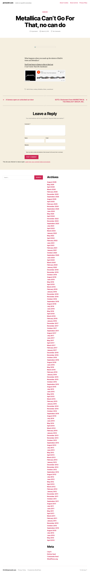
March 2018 (51, 316)
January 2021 (52, 250)
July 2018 (50, 306)
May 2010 (50, 538)
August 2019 (51, 277)
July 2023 (50, 226)
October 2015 (52, 382)
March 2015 (51, 399)
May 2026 (50, 184)
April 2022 (50, 238)
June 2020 (51, 258)
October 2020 (52, 253)
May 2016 (50, 367)
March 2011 (51, 516)
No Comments (56, 31)
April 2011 (50, 513)
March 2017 (51, 345)
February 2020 (52, 265)
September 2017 (53, 331)
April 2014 (50, 426)
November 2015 (52, 379)
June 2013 (50, 450)
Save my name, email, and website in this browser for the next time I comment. (44, 152)
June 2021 (50, 243)
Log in (49, 552)
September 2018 (53, 301)
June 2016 (51, 365)
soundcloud (50, 89)
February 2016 (52, 372)
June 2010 (51, 535)
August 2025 (51, 199)
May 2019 (50, 282)
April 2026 (51, 187)
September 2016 (53, 360)
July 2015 (50, 389)
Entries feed (51, 554)
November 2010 (52, 523)
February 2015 (52, 401)
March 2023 (51, 231)
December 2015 (52, 377)
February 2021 (52, 248)
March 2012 (51, 487)
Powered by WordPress (34, 570)
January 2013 (52, 462)
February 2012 (52, 489)
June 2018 (51, 309)
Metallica (40, 89)
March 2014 (51, 428)
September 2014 (53, 413)
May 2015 (50, 394)
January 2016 (52, 374)
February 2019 (52, 289)
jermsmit (35, 31)
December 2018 (52, 294)
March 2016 (51, 370)
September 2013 (53, 443)
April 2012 (50, 484)
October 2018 (52, 299)
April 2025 (50, 201)
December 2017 (52, 323)
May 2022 (50, 236)
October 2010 (52, 526)
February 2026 (52, 192)
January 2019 (52, 292)
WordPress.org (52, 559)
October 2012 (52, 469)
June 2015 (50, 392)
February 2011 (52, 518)
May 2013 (50, 452)
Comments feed (52, 556)
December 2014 (52, 406)
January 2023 (52, 233)
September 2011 (53, 501)
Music (44, 89)
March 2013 (51, 457)
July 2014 (50, 418)
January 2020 (52, 267)
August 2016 (51, 362)
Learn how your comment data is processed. (37, 162)
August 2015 (51, 387)
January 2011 (52, 521)
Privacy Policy (83, 3)
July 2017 (50, 336)
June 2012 (50, 479)
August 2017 (51, 333)
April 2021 (50, 245)
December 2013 (52, 435)
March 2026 (51, 189)
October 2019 (52, 275)
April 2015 (50, 396)
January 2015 (52, 404)
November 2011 (52, 496)
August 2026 (51, 182)
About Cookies (64, 3)
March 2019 (51, 287)
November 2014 (52, 409)
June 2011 (50, 508)
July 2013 (50, 448)
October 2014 (52, 411)
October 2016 (52, 357)
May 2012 (50, 482)
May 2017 (50, 340)
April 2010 (50, 540)
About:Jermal (74, 3)
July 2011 (50, 506)
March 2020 (51, 262)
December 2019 (52, 270)
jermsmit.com (8, 3)
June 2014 (51, 421)
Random (45, 12)
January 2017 (52, 350)
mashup (35, 89)
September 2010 (53, 528)
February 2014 (52, 430)
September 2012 (53, 472)
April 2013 (50, 455)
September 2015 (53, 384)
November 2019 (52, 272)
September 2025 (53, 197)
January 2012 (52, 491)
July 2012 (50, 477)
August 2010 (51, 530)
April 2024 (51, 216)
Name (26, 138)
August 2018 (51, 304)
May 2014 (50, 423)
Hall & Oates (30, 89)
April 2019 (50, 284)
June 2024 (51, 211)
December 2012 (52, 465)
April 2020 (51, 260)
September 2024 (53, 209)
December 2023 (52, 219)
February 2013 (52, 460)
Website (27, 145)
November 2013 (52, 438)
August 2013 (51, 445)
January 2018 (52, 321)
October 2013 (52, 440)
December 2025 (52, 194)
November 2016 (52, 355)
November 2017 (52, 326)
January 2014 (52, 433)
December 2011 (52, 494)
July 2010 (50, 533)
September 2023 (53, 223)
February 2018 (52, 318)
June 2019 (51, 279)
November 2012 (52, 467)
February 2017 (52, 348)
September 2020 (53, 255)
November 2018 (52, 297)
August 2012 (51, 474)
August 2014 (51, 416)
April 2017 (50, 343)
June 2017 (50, 338)
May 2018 (50, 311)
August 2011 (51, 504)
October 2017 (52, 328)
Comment (27, 124)
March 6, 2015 (45, 31)
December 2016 (52, 353)
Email (47, 138)
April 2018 (50, 314)
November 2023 (52, 221)
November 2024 (53, 206)
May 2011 (50, 511)
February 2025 (52, 204)
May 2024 (50, 214)
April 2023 (50, 228)
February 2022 (52, 240)
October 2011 (52, 499)
